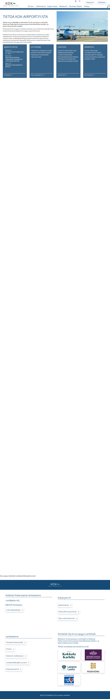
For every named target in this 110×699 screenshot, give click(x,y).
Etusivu (31, 6)
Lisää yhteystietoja (13, 610)
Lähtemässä (40, 6)
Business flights (75, 6)
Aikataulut (63, 6)
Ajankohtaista (63, 605)
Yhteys (86, 6)
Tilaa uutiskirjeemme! (37, 75)
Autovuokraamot (12, 669)
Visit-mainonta (88, 75)
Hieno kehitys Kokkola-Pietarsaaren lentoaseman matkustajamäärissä (14, 59)
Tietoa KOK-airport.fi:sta (67, 612)
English (90, 2)
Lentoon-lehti (61, 75)
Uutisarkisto (7, 75)
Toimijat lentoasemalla (14, 642)
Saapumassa (52, 6)
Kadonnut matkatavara (14, 656)
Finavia (9, 649)
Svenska (101, 2)
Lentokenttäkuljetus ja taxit (16, 663)
